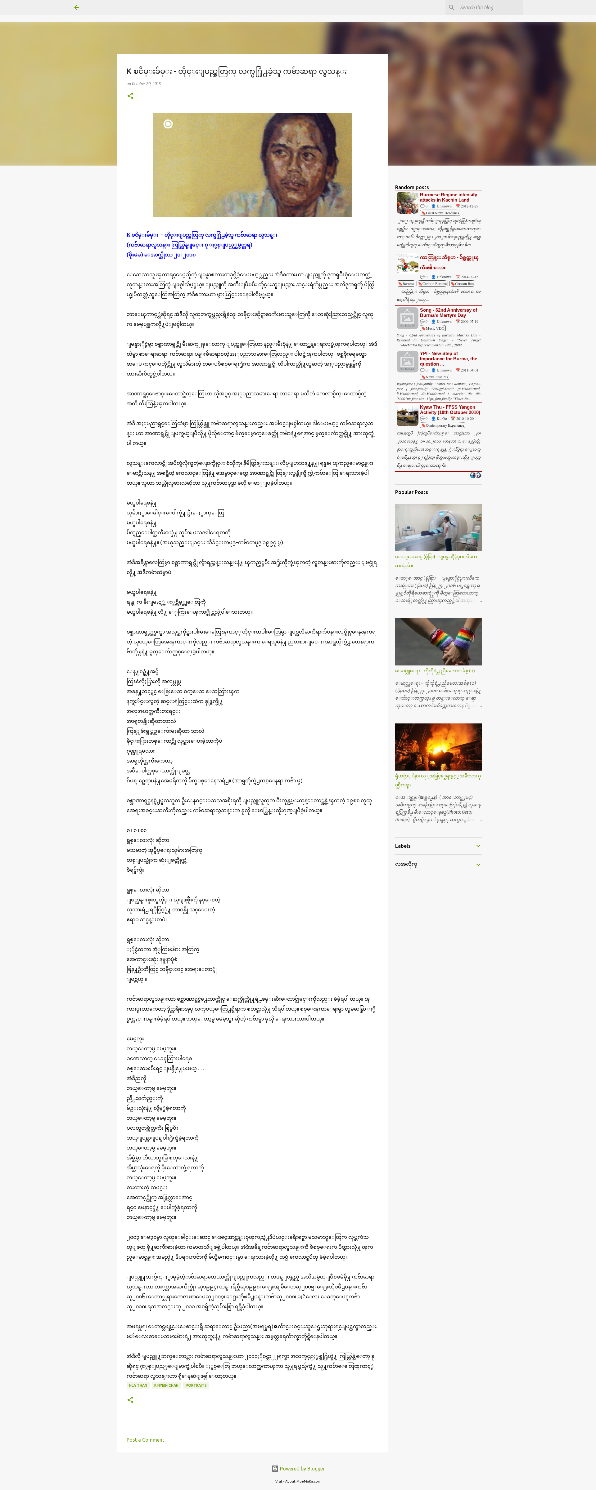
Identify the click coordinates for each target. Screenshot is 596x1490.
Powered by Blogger (302, 1468)
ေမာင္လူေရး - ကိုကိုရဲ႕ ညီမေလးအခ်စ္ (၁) (435, 670)
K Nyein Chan (166, 1385)
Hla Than (138, 1385)
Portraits (196, 1385)
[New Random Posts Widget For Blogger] (475, 476)
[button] (130, 96)
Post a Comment (145, 1440)
